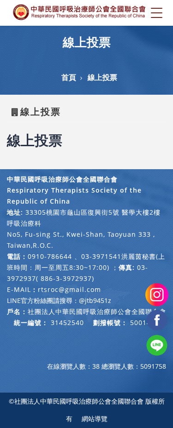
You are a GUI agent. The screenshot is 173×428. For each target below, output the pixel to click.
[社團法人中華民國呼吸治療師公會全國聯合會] (80, 13)
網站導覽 (94, 418)
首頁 (68, 77)
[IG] (156, 294)
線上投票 (102, 77)
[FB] (156, 319)
